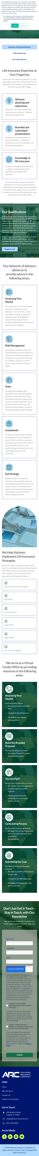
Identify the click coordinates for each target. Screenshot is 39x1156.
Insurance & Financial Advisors (19, 47)
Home (4, 1087)
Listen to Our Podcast (10, 1099)
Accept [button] (15, 25)
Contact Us (6, 1095)
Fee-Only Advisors (19, 59)
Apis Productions (19, 1153)
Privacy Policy (20, 1150)
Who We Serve (7, 1091)
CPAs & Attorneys (19, 53)
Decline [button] (24, 25)
